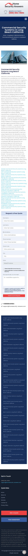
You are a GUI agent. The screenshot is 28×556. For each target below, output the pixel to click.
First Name (6, 218)
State (4, 260)
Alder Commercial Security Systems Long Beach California (13, 175)
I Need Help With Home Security (12, 268)
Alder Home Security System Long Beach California (13, 436)
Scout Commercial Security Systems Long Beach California (13, 201)
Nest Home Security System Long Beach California (13, 340)
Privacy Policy (4, 505)
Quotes (3, 497)
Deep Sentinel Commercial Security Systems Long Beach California (11, 189)
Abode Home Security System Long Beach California (14, 365)
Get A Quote (14, 513)
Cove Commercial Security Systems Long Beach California (13, 187)
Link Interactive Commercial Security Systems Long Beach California (12, 195)
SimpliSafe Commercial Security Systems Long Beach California (13, 204)
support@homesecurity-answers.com (14, 306)
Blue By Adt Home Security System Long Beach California (13, 391)
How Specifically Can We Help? (11, 274)
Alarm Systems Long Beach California (12, 412)
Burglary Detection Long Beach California (13, 445)
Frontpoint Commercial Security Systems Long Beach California (13, 192)
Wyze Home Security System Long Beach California (13, 460)
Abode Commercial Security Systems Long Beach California (13, 169)
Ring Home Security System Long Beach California (13, 407)
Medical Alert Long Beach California (12, 421)
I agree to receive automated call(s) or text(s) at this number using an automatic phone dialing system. (14, 290)
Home (4, 35)
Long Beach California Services (16, 35)
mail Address (6, 232)
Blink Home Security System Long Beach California (13, 359)
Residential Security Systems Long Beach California (13, 386)
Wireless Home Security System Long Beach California (13, 455)
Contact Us (4, 502)
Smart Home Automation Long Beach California (12, 329)
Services (3, 500)
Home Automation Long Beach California (13, 344)
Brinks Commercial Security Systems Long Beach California (13, 181)
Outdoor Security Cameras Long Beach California (13, 354)
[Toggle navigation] (26, 19)
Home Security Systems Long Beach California (12, 375)
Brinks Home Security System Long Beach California (14, 425)
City (4, 253)
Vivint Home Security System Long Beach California (13, 416)
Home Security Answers (14, 550)
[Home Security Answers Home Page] (14, 5)
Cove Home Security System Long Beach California (13, 349)
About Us (3, 495)
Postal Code (6, 246)
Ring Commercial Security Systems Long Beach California (13, 198)
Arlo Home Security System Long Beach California (13, 334)
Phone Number (7, 239)
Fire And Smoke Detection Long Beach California (13, 441)
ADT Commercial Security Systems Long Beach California (13, 172)
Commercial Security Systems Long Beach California (14, 324)
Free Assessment (14, 520)
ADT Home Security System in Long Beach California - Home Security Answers (14, 381)
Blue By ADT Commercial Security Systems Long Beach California (13, 178)
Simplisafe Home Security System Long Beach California (13, 430)
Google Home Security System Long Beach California (12, 318)
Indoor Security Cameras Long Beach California (12, 397)
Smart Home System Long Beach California (11, 370)
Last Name (6, 225)
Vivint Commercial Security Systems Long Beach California (13, 207)
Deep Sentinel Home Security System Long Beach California (12, 402)
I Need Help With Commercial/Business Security (14, 271)
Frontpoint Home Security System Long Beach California (13, 450)
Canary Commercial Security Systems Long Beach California (14, 184)
